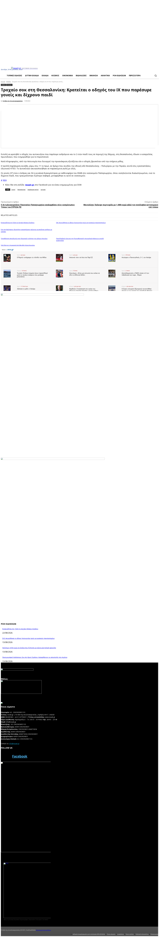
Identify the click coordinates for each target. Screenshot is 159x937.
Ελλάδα (8, 82)
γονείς (13, 189)
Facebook (19, 756)
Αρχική (3, 82)
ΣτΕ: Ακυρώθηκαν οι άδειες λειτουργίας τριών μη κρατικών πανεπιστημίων (81, 223)
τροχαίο (43, 189)
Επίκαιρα (9, 84)
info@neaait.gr (14, 744)
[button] (155, 75)
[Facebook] (6, 756)
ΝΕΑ (5, 180)
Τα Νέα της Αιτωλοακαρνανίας (13, 101)
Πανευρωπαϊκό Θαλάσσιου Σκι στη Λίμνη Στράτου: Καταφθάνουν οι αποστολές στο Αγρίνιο (34, 657)
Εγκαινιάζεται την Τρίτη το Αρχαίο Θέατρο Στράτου (17, 223)
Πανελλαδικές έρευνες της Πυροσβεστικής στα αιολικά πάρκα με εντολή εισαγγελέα (80, 239)
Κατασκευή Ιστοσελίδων (43, 930)
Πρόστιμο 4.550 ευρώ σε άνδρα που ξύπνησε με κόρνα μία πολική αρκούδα (29, 648)
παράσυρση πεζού (33, 189)
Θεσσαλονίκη (21, 189)
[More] (49, 195)
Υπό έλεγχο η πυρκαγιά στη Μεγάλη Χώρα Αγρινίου (18, 245)
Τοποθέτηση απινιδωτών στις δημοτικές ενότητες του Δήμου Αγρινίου (24, 238)
